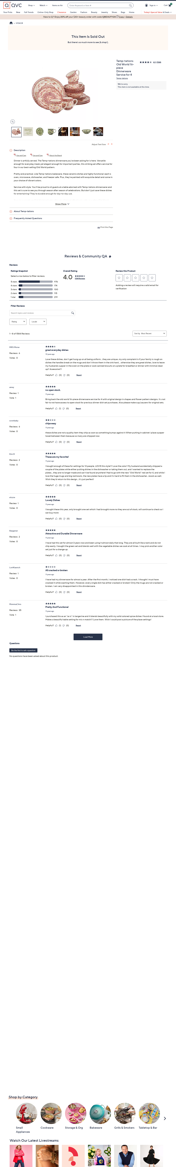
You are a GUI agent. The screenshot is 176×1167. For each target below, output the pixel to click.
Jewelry (104, 12)
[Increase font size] (109, 144)
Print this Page (106, 227)
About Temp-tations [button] (24, 211)
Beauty (94, 12)
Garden (73, 12)
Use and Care (21, 155)
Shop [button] (30, 5)
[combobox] (98, 5)
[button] (147, 5)
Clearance (61, 12)
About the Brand (55, 155)
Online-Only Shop (45, 12)
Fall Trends (29, 12)
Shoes (114, 12)
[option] (88, 17)
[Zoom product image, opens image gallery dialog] (12, 121)
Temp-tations (122, 78)
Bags (123, 12)
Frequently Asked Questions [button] (28, 218)
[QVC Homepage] (11, 23)
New (18, 12)
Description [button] (19, 150)
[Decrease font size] (112, 144)
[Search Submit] (130, 5)
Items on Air (57, 5)
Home (131, 12)
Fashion (83, 12)
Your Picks (7, 12)
